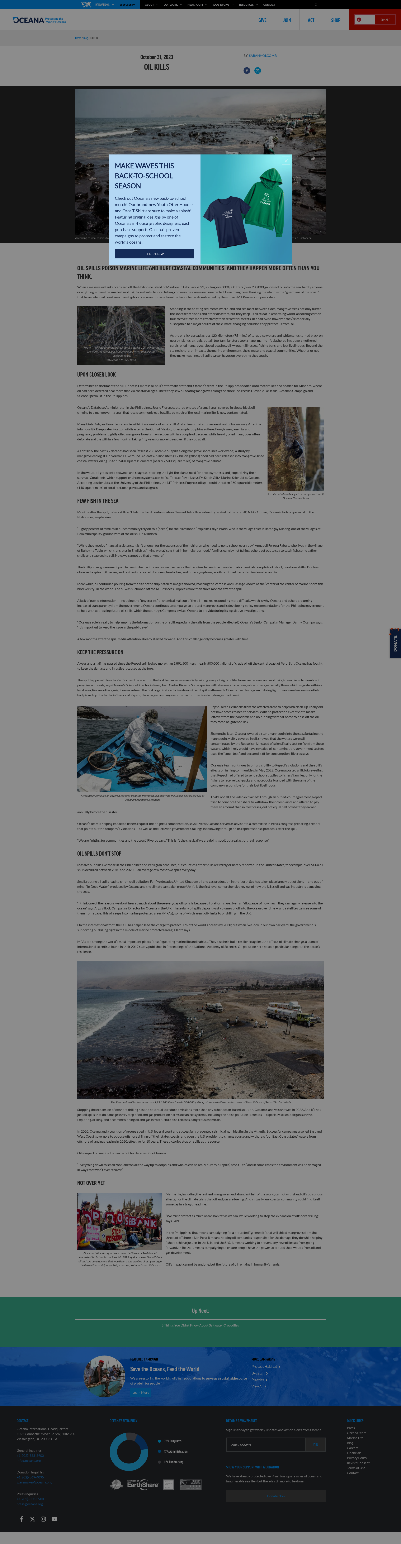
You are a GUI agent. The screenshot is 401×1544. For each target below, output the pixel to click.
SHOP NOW (155, 254)
